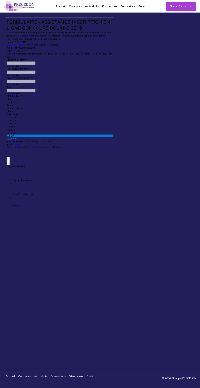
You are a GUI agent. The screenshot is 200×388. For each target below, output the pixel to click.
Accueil (60, 6)
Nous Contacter (181, 6)
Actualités (92, 6)
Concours (75, 6)
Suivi (141, 6)
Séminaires (127, 6)
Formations (109, 6)
